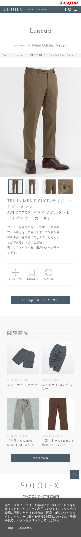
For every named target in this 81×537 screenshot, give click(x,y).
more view (41, 458)
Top (4, 55)
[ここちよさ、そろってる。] (13, 9)
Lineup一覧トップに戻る (40, 300)
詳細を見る (25, 528)
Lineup (18, 55)
